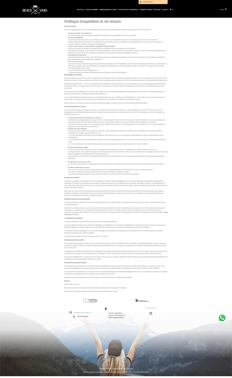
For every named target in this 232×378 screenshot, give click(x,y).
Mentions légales (89, 372)
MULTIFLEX (80, 9)
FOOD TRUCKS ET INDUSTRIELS (128, 9)
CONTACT (165, 9)
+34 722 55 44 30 (148, 2)
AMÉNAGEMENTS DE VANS (108, 9)
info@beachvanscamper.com (83, 312)
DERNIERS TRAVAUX (146, 9)
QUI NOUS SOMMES (92, 9)
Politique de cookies (101, 372)
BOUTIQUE (157, 9)
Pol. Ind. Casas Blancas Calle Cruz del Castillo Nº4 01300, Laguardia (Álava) (116, 315)
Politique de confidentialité (117, 372)
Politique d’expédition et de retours (137, 372)
